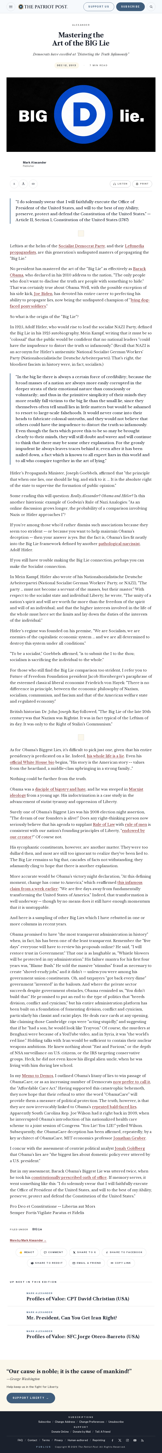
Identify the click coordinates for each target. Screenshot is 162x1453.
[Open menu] (11, 6)
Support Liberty (31, 1397)
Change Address (65, 1421)
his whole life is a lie (105, 756)
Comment (55, 1252)
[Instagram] (127, 1440)
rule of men (136, 824)
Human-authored (78, 1440)
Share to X (86, 1252)
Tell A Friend (102, 1431)
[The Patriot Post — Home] (43, 6)
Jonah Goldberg (130, 1148)
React (26, 1252)
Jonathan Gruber (129, 1138)
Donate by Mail (82, 1431)
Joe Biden (43, 294)
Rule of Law (104, 824)
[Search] (151, 6)
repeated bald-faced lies (114, 1107)
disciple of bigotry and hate (60, 789)
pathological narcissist (119, 544)
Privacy (59, 1440)
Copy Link (123, 1263)
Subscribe (130, 6)
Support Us (98, 6)
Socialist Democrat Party (81, 246)
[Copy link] (33, 184)
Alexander (81, 25)
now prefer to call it (131, 1082)
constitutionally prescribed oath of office (69, 1177)
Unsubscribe (116, 1421)
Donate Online (60, 1431)
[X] (120, 1440)
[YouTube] (135, 1440)
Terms (46, 1440)
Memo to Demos (37, 1076)
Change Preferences (91, 1421)
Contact (32, 1440)
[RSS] (142, 1440)
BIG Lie (37, 1229)
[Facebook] (112, 1440)
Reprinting (99, 1440)
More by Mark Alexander (28, 1240)
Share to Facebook (126, 1252)
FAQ (20, 1440)
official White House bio (32, 762)
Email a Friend (89, 1263)
